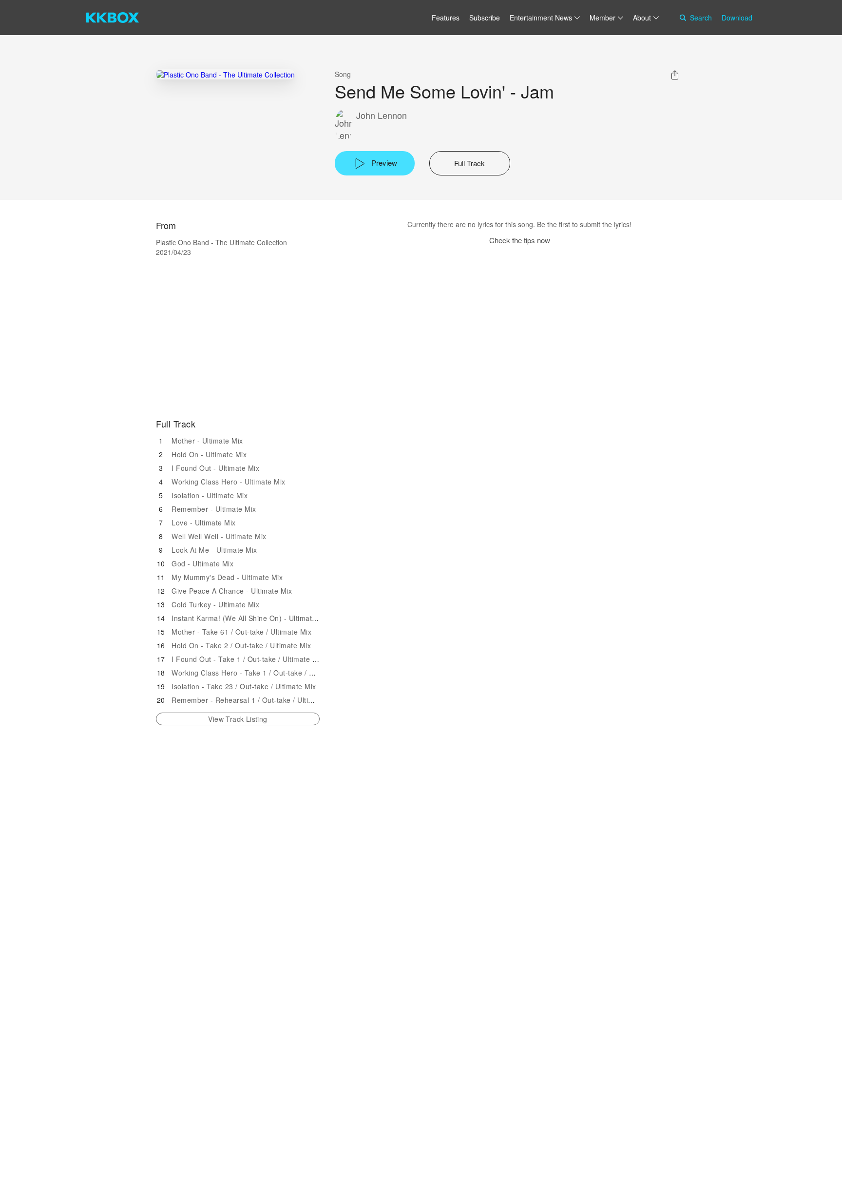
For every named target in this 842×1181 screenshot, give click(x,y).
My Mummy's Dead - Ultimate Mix (227, 577)
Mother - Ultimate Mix (207, 440)
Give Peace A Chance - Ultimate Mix (232, 591)
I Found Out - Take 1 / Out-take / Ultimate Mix (248, 659)
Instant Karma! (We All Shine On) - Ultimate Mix (251, 618)
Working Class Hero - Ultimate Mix (229, 481)
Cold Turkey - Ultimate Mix (215, 604)
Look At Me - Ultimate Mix (214, 550)
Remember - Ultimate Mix (214, 509)
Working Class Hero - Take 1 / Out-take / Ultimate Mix (261, 673)
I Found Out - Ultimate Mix (215, 468)
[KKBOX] (112, 17)
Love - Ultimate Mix (204, 522)
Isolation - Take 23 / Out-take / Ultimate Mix (244, 686)
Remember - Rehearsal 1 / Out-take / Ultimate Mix (255, 700)
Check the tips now (519, 240)
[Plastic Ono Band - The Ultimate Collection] (225, 74)
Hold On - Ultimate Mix (209, 454)
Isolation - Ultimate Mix (210, 495)
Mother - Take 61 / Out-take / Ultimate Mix (241, 632)
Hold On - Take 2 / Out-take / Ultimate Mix (241, 645)
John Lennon (381, 115)
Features (445, 17)
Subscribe (484, 17)
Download (737, 17)
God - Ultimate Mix (202, 563)
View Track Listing (237, 719)
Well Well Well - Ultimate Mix (219, 536)
